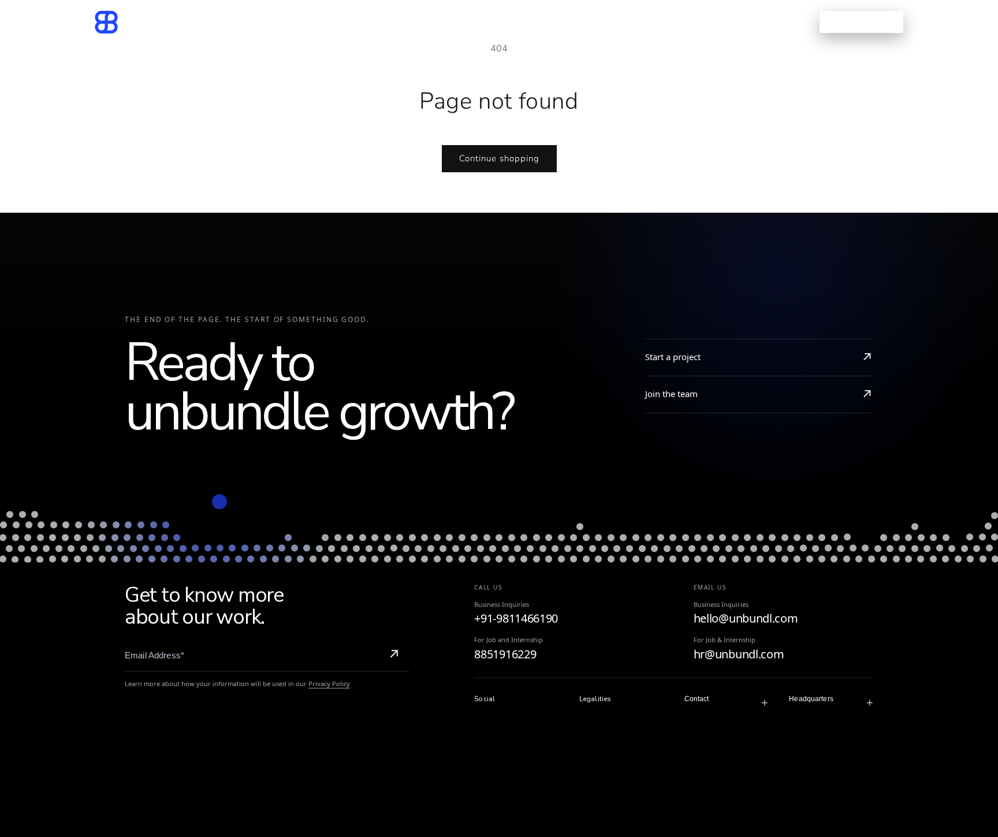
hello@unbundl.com (746, 618)
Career (566, 22)
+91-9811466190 (516, 618)
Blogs (517, 22)
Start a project (673, 356)
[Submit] (393, 655)
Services (375, 22)
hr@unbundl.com (739, 654)
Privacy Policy (329, 683)
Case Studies (453, 22)
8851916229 (505, 654)
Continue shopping (499, 158)
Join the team (671, 393)
